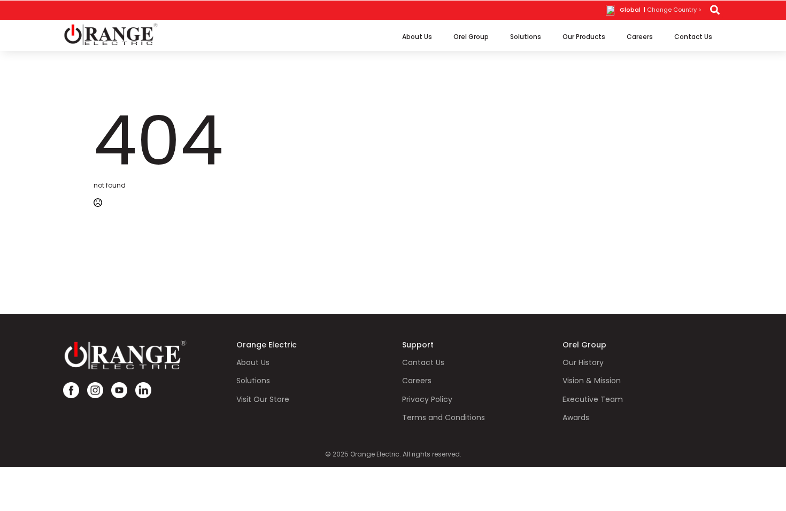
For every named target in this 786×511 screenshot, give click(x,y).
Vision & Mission (591, 381)
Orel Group (471, 36)
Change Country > (674, 10)
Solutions (525, 36)
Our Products (583, 36)
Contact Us (693, 36)
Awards (575, 418)
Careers (640, 36)
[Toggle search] (715, 10)
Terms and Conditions (443, 418)
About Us (417, 36)
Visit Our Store (262, 399)
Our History (583, 363)
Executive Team (592, 399)
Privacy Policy (427, 399)
